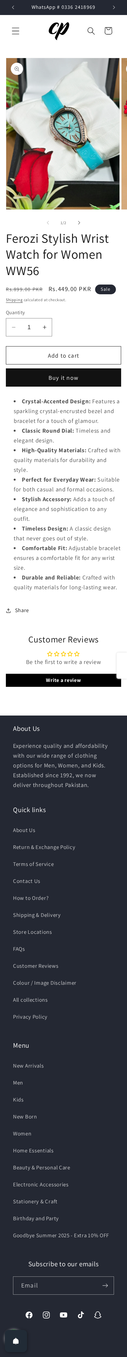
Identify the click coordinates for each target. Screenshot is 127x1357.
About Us (24, 830)
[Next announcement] (114, 7)
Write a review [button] (63, 680)
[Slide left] (48, 223)
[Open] (16, 1341)
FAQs (19, 948)
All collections (30, 999)
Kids (18, 1099)
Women (22, 1133)
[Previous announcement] (13, 7)
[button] (15, 30)
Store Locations (32, 931)
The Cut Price (71, 1352)
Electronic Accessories (41, 1184)
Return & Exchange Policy (44, 847)
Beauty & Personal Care (41, 1167)
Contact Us (26, 881)
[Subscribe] (105, 1285)
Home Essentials (33, 1150)
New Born (25, 1116)
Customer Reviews (36, 965)
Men (18, 1082)
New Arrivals (28, 1065)
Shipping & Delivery (37, 914)
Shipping (14, 299)
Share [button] (22, 610)
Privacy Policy (30, 1016)
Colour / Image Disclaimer (45, 982)
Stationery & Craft (35, 1201)
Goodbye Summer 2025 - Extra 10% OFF (61, 1235)
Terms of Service (33, 864)
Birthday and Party (36, 1218)
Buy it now (63, 377)
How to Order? (31, 898)
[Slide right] (79, 223)
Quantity (15, 312)
